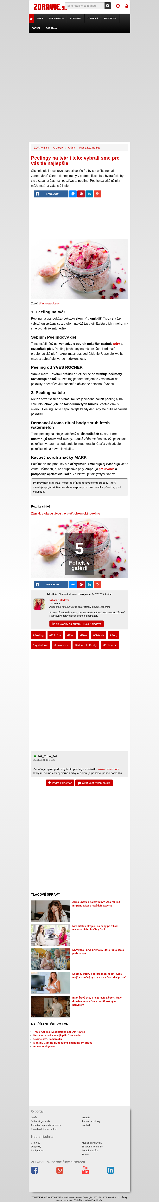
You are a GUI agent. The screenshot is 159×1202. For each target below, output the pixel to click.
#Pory (113, 635)
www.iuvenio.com (108, 769)
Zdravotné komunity (92, 1146)
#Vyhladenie (40, 645)
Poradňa (51, 28)
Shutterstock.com (49, 303)
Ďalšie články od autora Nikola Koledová (76, 623)
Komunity (75, 18)
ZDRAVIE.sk (41, 147)
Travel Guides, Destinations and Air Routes (59, 1031)
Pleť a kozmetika (89, 147)
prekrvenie (106, 469)
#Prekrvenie (110, 645)
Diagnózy (36, 1146)
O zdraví (93, 18)
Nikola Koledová (59, 600)
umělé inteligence (44, 1046)
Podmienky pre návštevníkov (46, 1125)
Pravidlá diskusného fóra (44, 1129)
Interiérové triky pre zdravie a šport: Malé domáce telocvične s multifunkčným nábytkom (97, 1001)
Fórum (36, 28)
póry (116, 343)
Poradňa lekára (90, 1150)
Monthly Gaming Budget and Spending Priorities (62, 1042)
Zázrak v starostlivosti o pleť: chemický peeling (65, 513)
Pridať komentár (61, 782)
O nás (34, 1117)
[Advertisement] (79, 60)
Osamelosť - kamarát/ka (47, 1039)
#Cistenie (98, 635)
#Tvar (70, 635)
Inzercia (86, 1117)
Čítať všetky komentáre (96, 782)
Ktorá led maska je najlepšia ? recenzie (56, 1035)
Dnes (40, 18)
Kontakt (86, 1125)
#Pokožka (55, 635)
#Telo (83, 635)
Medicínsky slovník (92, 1142)
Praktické (110, 18)
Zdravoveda (56, 18)
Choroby (35, 1142)
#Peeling (38, 635)
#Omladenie (61, 645)
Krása (71, 147)
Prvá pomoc (37, 1150)
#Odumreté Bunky (85, 645)
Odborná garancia (40, 1121)
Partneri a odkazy (91, 1121)
